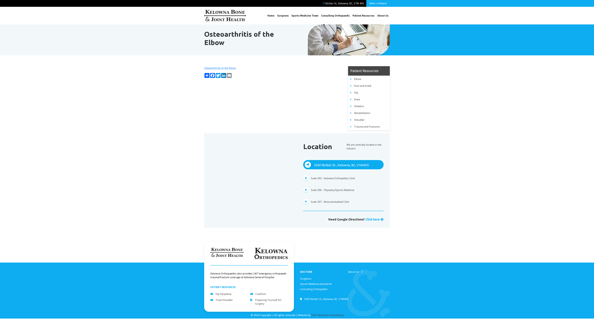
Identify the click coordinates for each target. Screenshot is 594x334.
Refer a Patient (378, 3)
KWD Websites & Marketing (327, 315)
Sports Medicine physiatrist (316, 284)
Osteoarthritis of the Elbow (220, 68)
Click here (373, 219)
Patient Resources (363, 15)
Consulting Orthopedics (314, 289)
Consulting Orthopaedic (335, 15)
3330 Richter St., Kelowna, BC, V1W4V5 (341, 165)
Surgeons (283, 15)
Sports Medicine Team (304, 15)
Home (270, 15)
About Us (382, 15)
